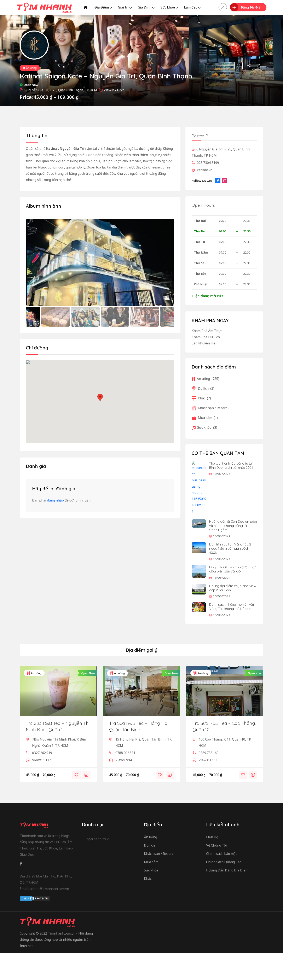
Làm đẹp (190, 7)
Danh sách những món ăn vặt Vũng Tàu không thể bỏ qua (231, 606)
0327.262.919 (42, 752)
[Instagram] (224, 180)
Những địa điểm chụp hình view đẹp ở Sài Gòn (232, 588)
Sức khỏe (168, 7)
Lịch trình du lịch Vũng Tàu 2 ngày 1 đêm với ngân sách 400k (230, 548)
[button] (169, 316)
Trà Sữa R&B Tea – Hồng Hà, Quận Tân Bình (138, 726)
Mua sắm (208, 417)
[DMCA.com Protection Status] (35, 898)
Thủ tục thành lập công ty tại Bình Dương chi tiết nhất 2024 (231, 465)
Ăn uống (31, 68)
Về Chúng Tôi (216, 845)
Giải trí (123, 7)
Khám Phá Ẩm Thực (207, 330)
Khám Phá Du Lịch (206, 337)
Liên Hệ (212, 837)
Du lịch (206, 388)
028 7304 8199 (207, 162)
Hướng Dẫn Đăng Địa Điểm (227, 870)
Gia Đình (144, 7)
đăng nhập (55, 500)
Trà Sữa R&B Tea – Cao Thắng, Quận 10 (224, 726)
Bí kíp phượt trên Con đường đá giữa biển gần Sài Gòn (232, 569)
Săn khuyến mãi (204, 343)
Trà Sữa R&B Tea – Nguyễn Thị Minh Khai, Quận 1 (58, 726)
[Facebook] (217, 180)
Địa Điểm (101, 7)
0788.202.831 (125, 752)
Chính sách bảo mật (221, 853)
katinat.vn (204, 170)
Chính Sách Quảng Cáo (223, 862)
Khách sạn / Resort (215, 408)
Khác (204, 398)
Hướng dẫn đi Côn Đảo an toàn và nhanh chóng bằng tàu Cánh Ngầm (233, 525)
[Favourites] (238, 66)
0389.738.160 (209, 752)
